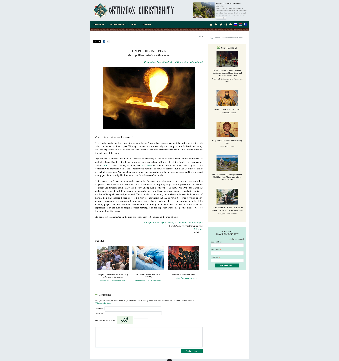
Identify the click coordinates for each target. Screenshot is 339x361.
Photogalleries (118, 25)
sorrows (107, 165)
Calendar (146, 25)
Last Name (216, 257)
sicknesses (147, 165)
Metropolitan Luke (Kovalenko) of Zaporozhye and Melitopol (173, 61)
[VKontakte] (231, 24)
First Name (216, 249)
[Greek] (245, 24)
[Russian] (236, 24)
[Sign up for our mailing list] (211, 24)
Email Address (217, 241)
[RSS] (216, 24)
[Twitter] (221, 24)
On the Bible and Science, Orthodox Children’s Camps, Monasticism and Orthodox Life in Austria (227, 73)
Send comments (192, 351)
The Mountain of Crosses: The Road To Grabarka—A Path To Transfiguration (227, 209)
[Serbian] (240, 24)
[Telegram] (226, 24)
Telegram (198, 229)
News (133, 25)
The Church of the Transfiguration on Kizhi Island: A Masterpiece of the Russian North (227, 177)
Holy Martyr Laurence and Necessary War (227, 142)
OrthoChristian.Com (103, 303)
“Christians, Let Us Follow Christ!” (227, 109)
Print (203, 36)
